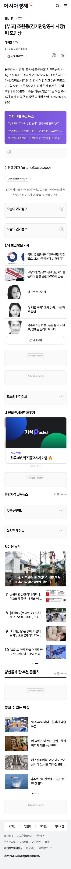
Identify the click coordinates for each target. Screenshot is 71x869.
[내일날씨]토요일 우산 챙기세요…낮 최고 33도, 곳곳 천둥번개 (26, 617)
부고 (20, 18)
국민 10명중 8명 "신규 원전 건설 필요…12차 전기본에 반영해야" (46, 257)
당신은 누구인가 (36, 292)
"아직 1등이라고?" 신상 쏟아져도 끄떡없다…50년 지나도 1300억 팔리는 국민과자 (35, 138)
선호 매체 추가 (17, 56)
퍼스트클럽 (10, 842)
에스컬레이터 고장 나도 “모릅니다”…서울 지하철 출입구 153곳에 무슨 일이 (48, 762)
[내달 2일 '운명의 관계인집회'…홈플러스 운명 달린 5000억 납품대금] (14, 280)
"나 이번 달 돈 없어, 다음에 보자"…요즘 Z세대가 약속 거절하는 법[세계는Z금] (26, 636)
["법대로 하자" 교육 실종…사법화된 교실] (14, 315)
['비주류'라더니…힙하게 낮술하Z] (16, 731)
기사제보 (36, 842)
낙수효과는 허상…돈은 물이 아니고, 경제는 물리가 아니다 (46, 327)
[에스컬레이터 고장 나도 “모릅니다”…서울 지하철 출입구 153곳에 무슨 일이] (16, 769)
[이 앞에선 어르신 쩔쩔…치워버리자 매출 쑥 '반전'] (16, 750)
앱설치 (27, 826)
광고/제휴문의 (24, 835)
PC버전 (43, 826)
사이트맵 (59, 826)
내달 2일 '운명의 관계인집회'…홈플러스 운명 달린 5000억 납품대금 (46, 274)
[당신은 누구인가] (14, 298)
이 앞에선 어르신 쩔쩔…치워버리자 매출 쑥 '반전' (48, 743)
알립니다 (9, 18)
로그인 (11, 826)
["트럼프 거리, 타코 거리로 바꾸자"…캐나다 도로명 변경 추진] (56, 658)
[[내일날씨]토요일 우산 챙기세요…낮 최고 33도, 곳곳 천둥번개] (56, 621)
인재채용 (39, 835)
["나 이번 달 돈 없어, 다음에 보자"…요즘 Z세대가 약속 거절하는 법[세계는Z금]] (56, 639)
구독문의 (23, 842)
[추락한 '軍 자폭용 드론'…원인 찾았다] (16, 788)
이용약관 (30, 848)
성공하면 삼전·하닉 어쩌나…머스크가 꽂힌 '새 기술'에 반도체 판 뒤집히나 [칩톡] (26, 599)
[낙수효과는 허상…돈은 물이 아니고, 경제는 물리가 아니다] (14, 333)
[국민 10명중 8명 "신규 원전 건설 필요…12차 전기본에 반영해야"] (14, 262)
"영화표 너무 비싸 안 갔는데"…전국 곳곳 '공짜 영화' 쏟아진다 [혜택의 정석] (35, 123)
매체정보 (43, 848)
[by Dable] (60, 673)
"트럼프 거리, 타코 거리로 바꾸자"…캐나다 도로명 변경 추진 (26, 654)
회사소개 (8, 835)
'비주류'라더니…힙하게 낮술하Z (48, 724)
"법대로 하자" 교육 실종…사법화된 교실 (46, 310)
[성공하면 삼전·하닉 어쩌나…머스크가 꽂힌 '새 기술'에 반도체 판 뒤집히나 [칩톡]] (56, 603)
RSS (47, 842)
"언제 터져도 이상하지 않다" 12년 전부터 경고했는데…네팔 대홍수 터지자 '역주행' (35, 130)
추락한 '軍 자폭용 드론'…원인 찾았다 (48, 781)
